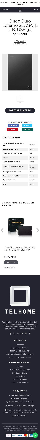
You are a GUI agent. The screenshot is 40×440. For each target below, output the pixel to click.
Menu (5, 10)
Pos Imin (20, 367)
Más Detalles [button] (19, 44)
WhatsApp (27, 129)
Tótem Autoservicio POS (20, 370)
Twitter (27, 125)
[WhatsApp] (17, 333)
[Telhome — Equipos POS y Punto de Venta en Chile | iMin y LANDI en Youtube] (22, 333)
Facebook (13, 125)
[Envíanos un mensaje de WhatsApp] (35, 435)
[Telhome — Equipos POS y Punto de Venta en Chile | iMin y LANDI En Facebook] (10, 333)
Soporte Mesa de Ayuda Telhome (20, 354)
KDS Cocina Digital (20, 373)
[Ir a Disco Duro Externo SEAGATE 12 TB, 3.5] (20, 228)
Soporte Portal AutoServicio (20, 357)
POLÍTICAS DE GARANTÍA (20, 351)
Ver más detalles (10, 267)
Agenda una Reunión (20, 348)
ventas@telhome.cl (21, 398)
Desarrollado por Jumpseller (24, 430)
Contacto (20, 344)
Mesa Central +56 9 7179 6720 (21, 402)
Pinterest (12, 129)
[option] (20, 243)
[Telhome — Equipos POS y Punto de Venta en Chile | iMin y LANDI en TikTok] (29, 333)
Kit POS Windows (20, 379)
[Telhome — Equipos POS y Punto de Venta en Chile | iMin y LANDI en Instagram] (14, 333)
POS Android (20, 376)
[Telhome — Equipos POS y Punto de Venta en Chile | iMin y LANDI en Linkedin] (25, 333)
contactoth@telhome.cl (21, 395)
